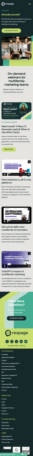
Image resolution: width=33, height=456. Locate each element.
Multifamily (5, 423)
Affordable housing (7, 429)
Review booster (6, 378)
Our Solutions (7, 351)
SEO (3, 381)
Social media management (10, 387)
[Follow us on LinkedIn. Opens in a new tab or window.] (21, 341)
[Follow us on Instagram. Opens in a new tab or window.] (11, 341)
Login (3, 402)
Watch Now (8, 149)
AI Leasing (5, 355)
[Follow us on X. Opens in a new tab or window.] (16, 341)
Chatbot (4, 360)
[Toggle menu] (30, 4)
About (3, 405)
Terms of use (6, 442)
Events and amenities (8, 366)
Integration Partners (8, 408)
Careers (4, 411)
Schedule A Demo (11, 30)
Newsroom (5, 414)
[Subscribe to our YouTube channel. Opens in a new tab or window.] (25, 341)
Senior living (5, 426)
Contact (4, 399)
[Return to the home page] (7, 4)
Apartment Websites (8, 357)
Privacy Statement (7, 439)
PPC (3, 372)
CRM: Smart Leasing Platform (11, 363)
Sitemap (22, 346)
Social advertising (7, 384)
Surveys (4, 390)
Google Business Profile (9, 369)
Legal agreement (7, 436)
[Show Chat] (22, 454)
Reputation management (9, 375)
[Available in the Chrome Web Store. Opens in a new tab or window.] (7, 448)
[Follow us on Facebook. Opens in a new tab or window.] (7, 341)
